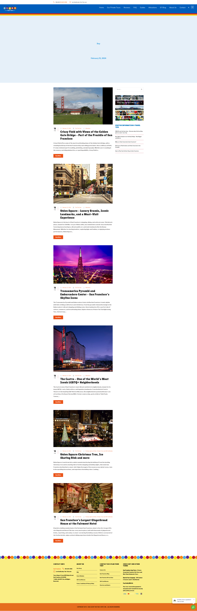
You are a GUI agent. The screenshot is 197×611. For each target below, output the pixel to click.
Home (101, 7)
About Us (172, 7)
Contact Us (103, 570)
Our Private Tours (113, 7)
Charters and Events (105, 585)
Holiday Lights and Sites (90, 451)
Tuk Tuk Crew (78, 128)
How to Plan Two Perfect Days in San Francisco (127, 151)
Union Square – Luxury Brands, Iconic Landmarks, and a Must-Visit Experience (84, 214)
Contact (183, 7)
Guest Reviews (80, 576)
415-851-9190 (63, 2)
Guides (142, 7)
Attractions (152, 7)
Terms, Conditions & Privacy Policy (85, 583)
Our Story (79, 568)
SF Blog (163, 7)
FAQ (135, 7)
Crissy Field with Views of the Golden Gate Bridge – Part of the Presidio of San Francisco (86, 135)
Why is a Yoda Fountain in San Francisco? (125, 142)
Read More (58, 155)
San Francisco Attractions (106, 577)
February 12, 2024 (66, 128)
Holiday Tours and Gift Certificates (105, 451)
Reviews (127, 7)
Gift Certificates (81, 579)
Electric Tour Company (129, 577)
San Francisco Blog (104, 573)
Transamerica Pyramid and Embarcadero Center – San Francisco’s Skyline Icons (84, 294)
